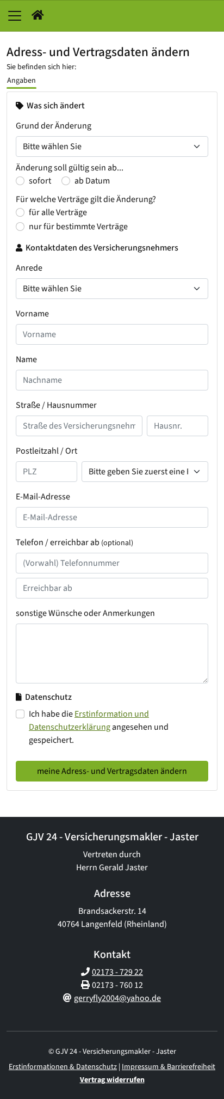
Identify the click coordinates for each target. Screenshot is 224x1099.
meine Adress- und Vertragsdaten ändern (112, 771)
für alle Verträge (58, 212)
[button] (38, 16)
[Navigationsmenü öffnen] (15, 15)
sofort (40, 181)
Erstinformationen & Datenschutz (63, 1066)
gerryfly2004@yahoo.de (117, 998)
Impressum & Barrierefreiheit (168, 1066)
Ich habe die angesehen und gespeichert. (99, 727)
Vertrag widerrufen (112, 1079)
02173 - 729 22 (117, 972)
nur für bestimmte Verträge (78, 227)
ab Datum (92, 181)
